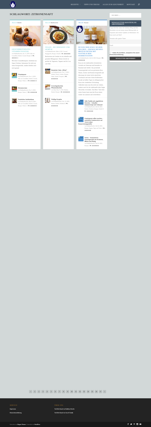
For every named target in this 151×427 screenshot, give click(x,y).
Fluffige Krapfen (56, 99)
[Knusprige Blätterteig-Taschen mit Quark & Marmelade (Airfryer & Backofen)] (58, 362)
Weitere (24, 80)
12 (80, 391)
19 (27, 92)
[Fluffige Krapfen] (47, 100)
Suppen (91, 128)
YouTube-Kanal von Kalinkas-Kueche (64, 409)
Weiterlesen (18, 236)
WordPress (37, 424)
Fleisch (57, 74)
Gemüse (62, 74)
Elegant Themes (21, 424)
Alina (54, 90)
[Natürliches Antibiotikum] (14, 100)
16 (96, 391)
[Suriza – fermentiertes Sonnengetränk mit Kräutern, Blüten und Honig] (81, 138)
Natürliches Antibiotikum (26, 99)
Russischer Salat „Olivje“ (59, 70)
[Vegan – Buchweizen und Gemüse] (58, 35)
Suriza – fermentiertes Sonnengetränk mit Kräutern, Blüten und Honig (94, 139)
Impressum (13, 409)
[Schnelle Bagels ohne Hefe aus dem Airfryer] (58, 334)
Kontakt (131, 5)
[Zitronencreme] (14, 89)
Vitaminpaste (22, 74)
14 (27, 80)
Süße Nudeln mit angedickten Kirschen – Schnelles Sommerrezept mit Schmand (94, 103)
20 (32, 55)
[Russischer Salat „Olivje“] (47, 71)
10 (71, 391)
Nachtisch (62, 103)
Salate (52, 76)
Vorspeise (61, 76)
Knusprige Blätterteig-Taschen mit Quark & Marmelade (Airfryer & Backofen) (52, 366)
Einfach (20, 55)
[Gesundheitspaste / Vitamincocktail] (25, 36)
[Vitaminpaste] (14, 75)
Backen (66, 90)
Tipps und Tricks (92, 5)
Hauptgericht (48, 53)
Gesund (24, 55)
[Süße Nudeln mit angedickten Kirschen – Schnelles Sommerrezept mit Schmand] (81, 102)
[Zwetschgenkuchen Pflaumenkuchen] (47, 87)
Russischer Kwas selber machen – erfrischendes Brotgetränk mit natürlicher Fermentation (90, 51)
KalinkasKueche (18, 53)
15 (92, 391)
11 (27, 105)
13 (84, 391)
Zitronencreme (22, 88)
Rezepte (75, 5)
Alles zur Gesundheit (113, 5)
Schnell (58, 53)
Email (111, 45)
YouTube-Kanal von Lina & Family (63, 412)
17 (100, 391)
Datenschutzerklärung (16, 412)
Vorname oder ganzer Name (118, 38)
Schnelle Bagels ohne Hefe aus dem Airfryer (35, 339)
